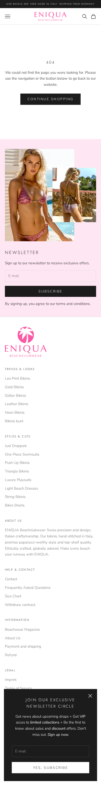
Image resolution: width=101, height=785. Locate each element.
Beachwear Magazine (22, 629)
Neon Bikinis (15, 412)
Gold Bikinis (14, 387)
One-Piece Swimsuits (22, 454)
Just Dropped (15, 445)
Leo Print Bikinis (17, 378)
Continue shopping (50, 99)
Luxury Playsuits (18, 479)
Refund (11, 654)
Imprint (10, 679)
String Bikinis (15, 496)
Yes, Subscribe (50, 767)
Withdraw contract (20, 604)
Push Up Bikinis (17, 462)
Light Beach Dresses (21, 488)
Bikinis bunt (14, 421)
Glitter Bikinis (15, 395)
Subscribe (50, 291)
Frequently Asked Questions (27, 587)
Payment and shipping (23, 646)
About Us (12, 638)
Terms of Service (18, 688)
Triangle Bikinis (17, 471)
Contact (11, 579)
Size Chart (13, 596)
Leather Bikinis (16, 403)
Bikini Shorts (15, 505)
